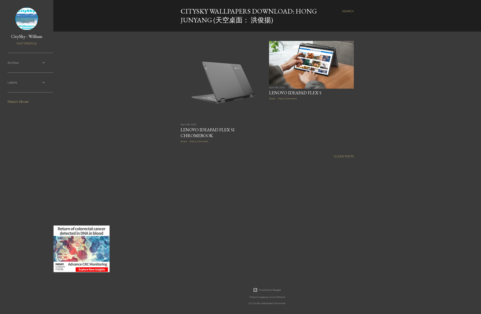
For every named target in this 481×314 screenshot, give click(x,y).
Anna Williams (277, 297)
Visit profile (27, 43)
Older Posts (344, 156)
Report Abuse (18, 101)
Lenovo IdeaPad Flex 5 (295, 93)
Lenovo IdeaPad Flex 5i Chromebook (207, 132)
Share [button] (184, 141)
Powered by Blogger (270, 289)
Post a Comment (199, 141)
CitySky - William (26, 36)
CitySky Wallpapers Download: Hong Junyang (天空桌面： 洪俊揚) (249, 15)
